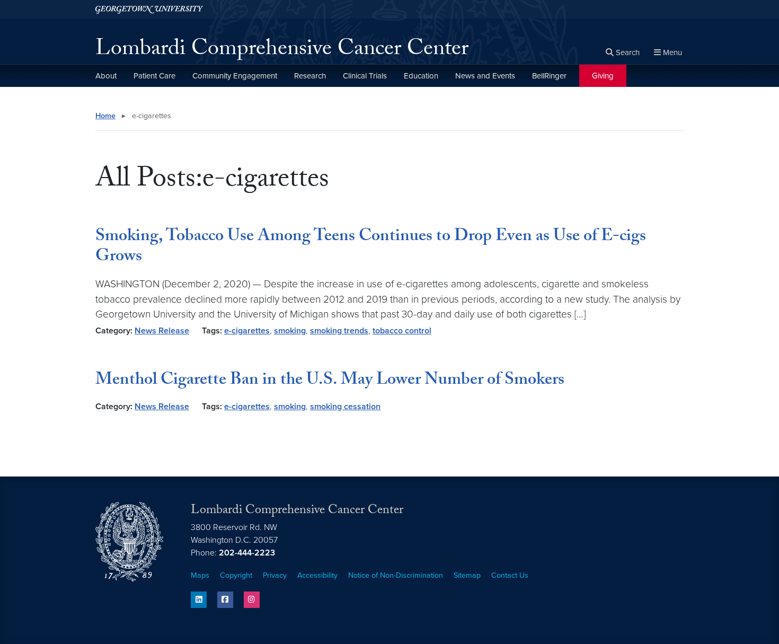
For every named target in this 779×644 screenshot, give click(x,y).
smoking (290, 330)
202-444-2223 (247, 553)
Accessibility (317, 575)
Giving (603, 76)
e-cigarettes (247, 330)
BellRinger (549, 76)
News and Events (485, 76)
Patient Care (154, 76)
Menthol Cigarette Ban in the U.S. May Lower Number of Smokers (329, 381)
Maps (200, 575)
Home (105, 115)
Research (310, 76)
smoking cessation (345, 406)
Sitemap (467, 575)
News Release (162, 330)
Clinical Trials (365, 76)
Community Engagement (234, 76)
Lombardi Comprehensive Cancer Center (281, 51)
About (106, 76)
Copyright (236, 575)
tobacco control (402, 330)
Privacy (275, 575)
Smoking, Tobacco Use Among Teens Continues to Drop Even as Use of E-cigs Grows (370, 247)
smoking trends (339, 330)
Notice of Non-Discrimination (395, 575)
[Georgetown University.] (149, 9)
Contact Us (509, 575)
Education (421, 76)
